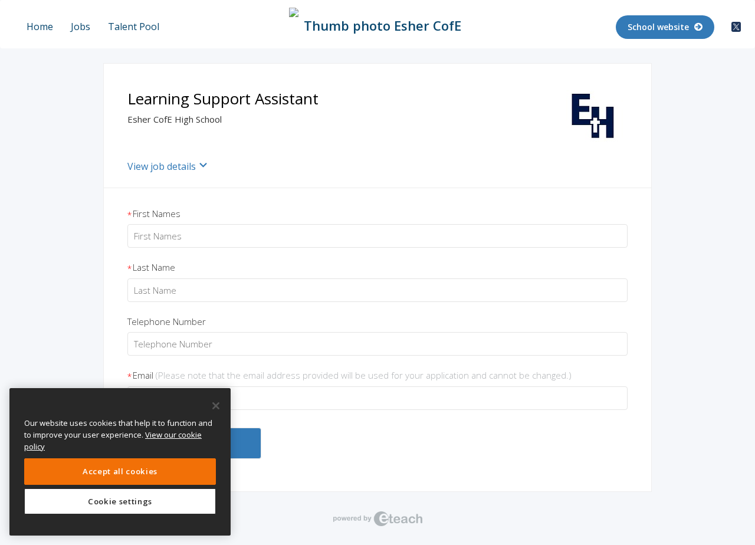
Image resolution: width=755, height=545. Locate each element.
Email (349, 375)
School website (659, 26)
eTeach (377, 518)
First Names (153, 214)
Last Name (151, 267)
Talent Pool (133, 26)
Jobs (80, 26)
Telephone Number (166, 321)
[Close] (216, 406)
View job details (161, 166)
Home (40, 26)
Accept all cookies (120, 471)
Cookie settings (120, 501)
